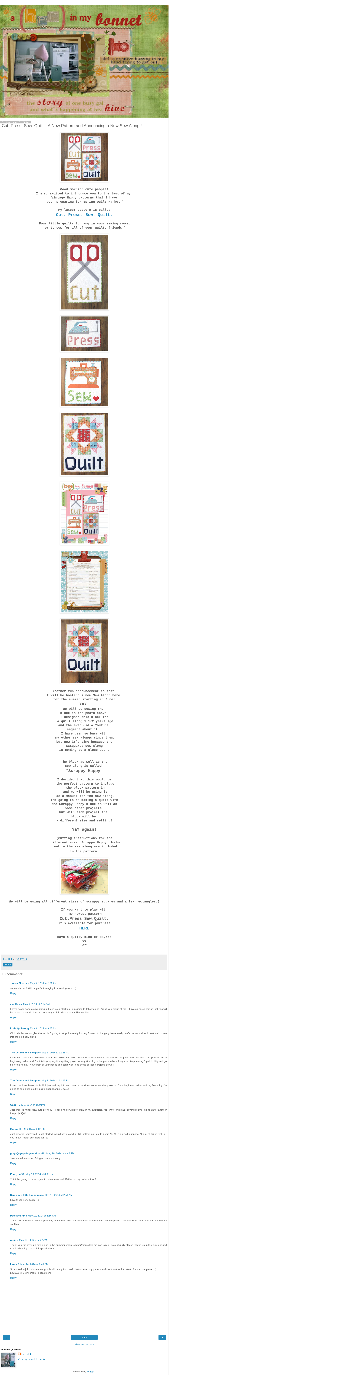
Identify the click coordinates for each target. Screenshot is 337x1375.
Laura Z (14, 1264)
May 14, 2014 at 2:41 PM (34, 1264)
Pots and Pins (18, 1215)
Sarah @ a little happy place (27, 1195)
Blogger (91, 1371)
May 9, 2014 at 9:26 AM (43, 1028)
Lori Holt (26, 1354)
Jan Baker (16, 1004)
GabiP (13, 1104)
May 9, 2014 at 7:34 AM (36, 1004)
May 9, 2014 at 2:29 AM (43, 983)
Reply (13, 993)
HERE (84, 928)
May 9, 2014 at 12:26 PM (56, 1080)
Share (8, 964)
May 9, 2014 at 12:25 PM (56, 1052)
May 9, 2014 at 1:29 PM (31, 1104)
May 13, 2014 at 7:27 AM (33, 1240)
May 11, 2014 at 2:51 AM (58, 1195)
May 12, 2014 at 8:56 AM (42, 1215)
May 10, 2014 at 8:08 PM (40, 1174)
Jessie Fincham (19, 983)
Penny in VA (17, 1174)
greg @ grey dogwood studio (27, 1153)
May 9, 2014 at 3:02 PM (32, 1129)
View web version (84, 1344)
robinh (14, 1240)
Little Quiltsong (19, 1028)
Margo (14, 1129)
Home (84, 1337)
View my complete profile (32, 1359)
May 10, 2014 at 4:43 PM (60, 1153)
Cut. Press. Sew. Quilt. (84, 215)
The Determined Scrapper (25, 1052)
